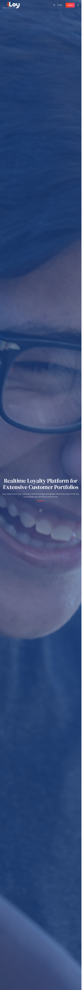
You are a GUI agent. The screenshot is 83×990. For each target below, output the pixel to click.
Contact (70, 5)
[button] (41, 510)
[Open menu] (78, 5)
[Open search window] (54, 5)
